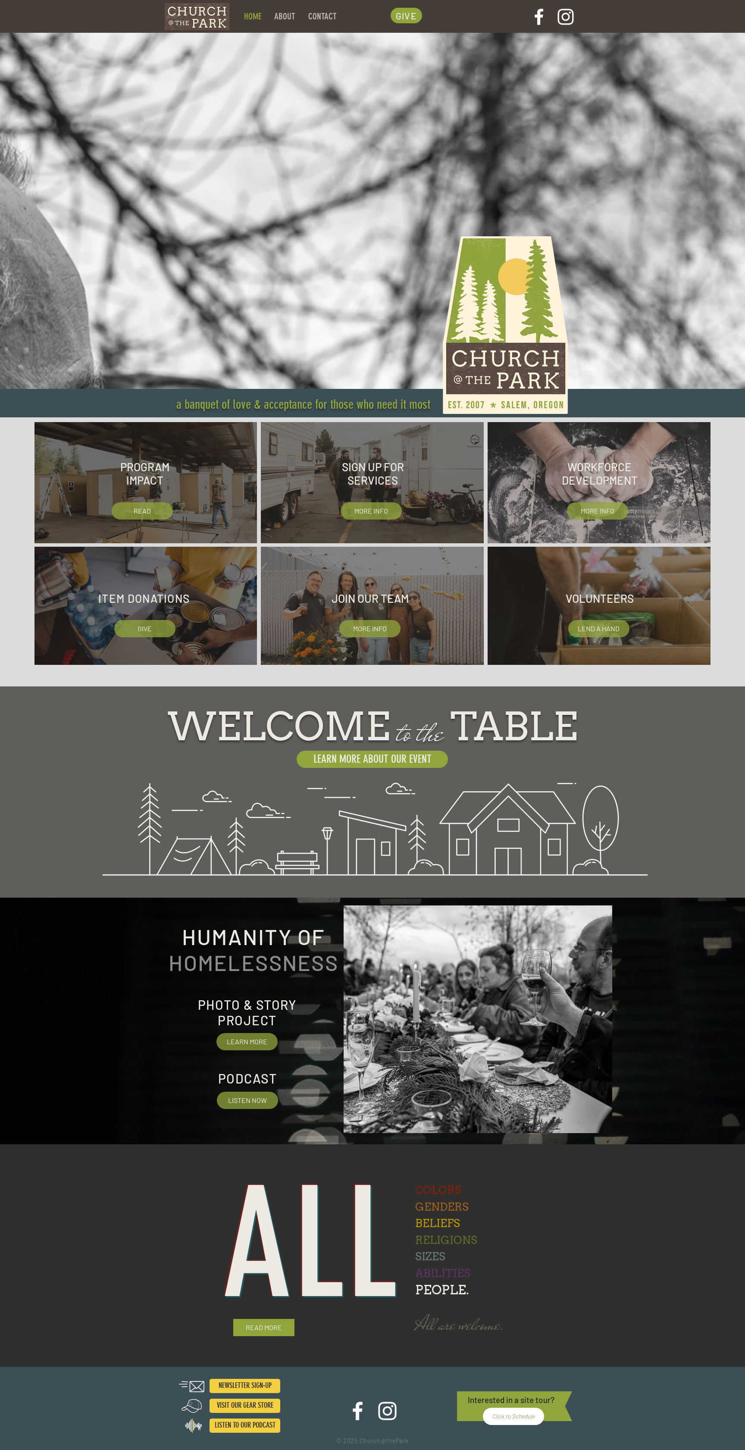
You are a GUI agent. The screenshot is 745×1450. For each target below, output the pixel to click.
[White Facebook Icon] (539, 17)
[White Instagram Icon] (565, 17)
